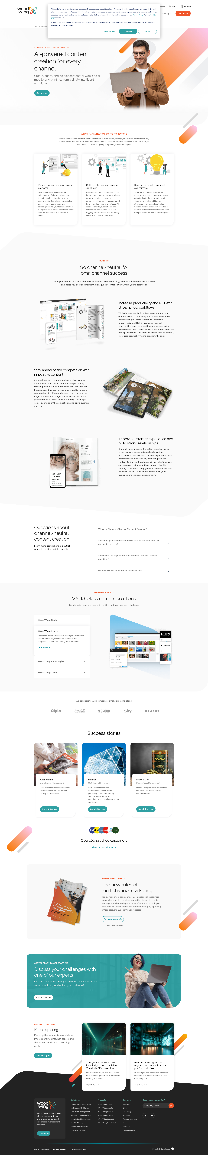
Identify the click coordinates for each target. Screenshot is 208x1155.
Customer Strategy (78, 1130)
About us (126, 1104)
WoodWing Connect (106, 1119)
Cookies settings (109, 31)
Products (102, 1100)
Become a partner (130, 1119)
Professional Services (79, 1126)
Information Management (81, 1115)
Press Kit (126, 1126)
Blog (125, 1108)
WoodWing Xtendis (105, 1115)
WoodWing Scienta (105, 1112)
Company (127, 1100)
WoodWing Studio (105, 1104)
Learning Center (129, 1130)
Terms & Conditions (78, 1149)
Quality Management (79, 1123)
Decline (147, 31)
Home (36, 26)
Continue (128, 31)
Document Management (80, 1112)
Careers (126, 1123)
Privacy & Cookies (60, 1149)
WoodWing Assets (105, 1108)
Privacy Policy (138, 15)
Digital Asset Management (81, 1104)
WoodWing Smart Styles (108, 1123)
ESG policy (127, 1112)
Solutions (43, 26)
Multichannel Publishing (80, 1108)
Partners (126, 1115)
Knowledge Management (81, 1119)
